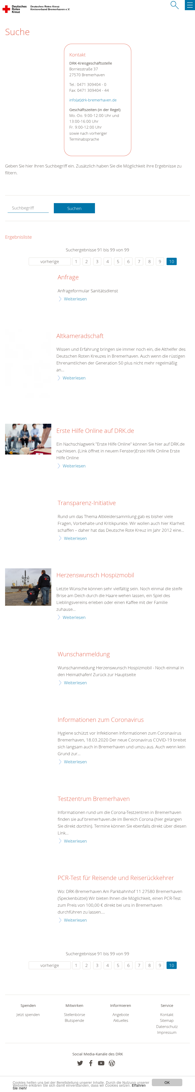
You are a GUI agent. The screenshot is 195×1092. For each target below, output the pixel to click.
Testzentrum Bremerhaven (94, 799)
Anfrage (68, 277)
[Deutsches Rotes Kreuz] (15, 10)
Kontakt (166, 1014)
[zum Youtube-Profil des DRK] (101, 1063)
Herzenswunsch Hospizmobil (95, 575)
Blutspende (74, 1020)
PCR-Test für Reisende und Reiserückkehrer (116, 878)
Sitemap (167, 1020)
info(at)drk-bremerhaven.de (93, 100)
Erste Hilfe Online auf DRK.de (95, 431)
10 (171, 261)
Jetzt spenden (28, 1014)
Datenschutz (167, 1026)
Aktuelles (120, 1020)
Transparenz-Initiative (87, 503)
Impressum (166, 1032)
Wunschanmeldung (84, 654)
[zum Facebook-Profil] (80, 1063)
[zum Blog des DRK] (112, 1063)
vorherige (49, 261)
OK (167, 1082)
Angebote (120, 1014)
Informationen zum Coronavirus (101, 720)
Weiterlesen (75, 299)
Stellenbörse (74, 1014)
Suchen (74, 208)
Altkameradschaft (80, 336)
